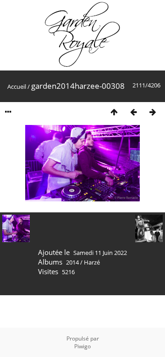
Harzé (92, 262)
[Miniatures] (114, 112)
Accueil (16, 86)
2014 (72, 262)
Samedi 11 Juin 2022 (100, 253)
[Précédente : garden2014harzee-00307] (133, 112)
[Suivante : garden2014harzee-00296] (152, 112)
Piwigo (82, 346)
